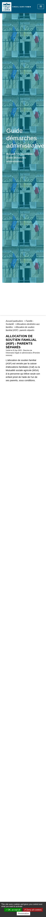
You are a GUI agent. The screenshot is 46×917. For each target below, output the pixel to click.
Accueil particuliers (15, 321)
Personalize (23, 913)
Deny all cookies (34, 910)
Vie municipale (25, 154)
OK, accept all (13, 910)
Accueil (10, 154)
